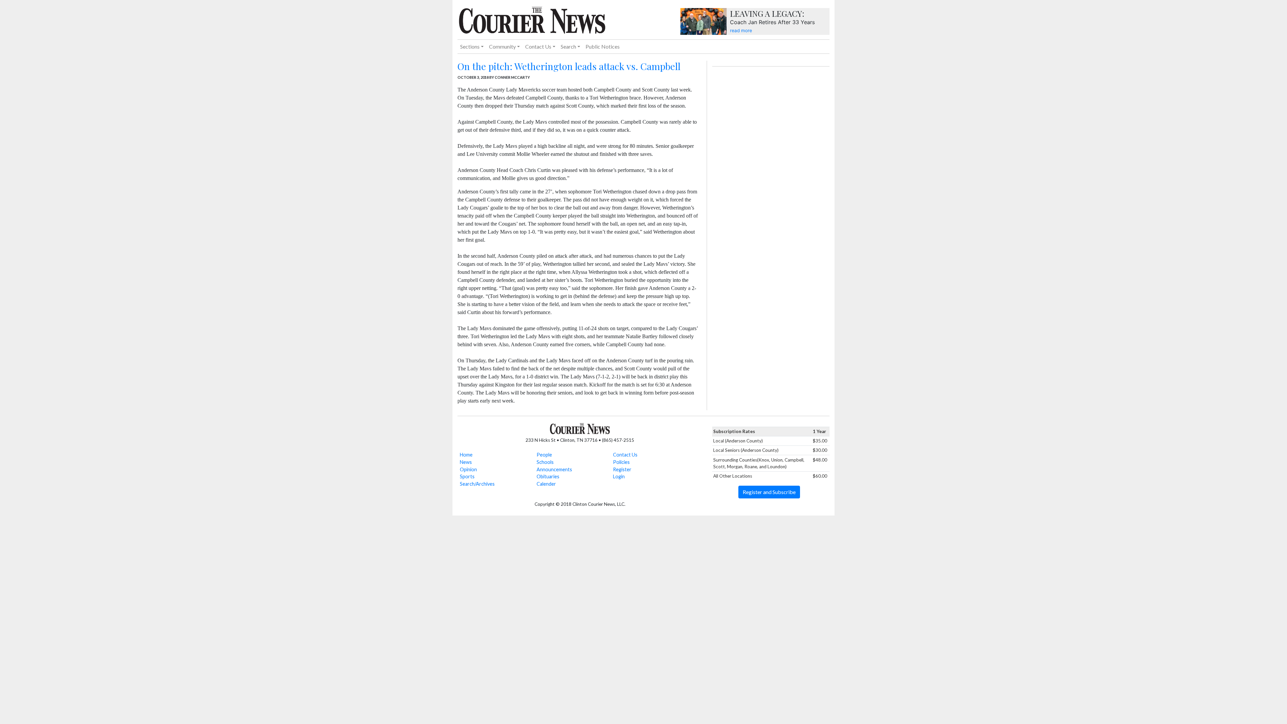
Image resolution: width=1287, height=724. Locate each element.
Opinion (468, 469)
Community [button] (502, 46)
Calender (546, 484)
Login (619, 476)
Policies (621, 462)
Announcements (554, 469)
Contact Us (625, 455)
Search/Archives (477, 484)
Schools (545, 462)
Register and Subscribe (769, 492)
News (466, 462)
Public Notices (603, 46)
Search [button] (568, 46)
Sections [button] (470, 46)
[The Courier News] (532, 19)
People (544, 455)
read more (741, 30)
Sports (467, 476)
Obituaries (548, 476)
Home (466, 455)
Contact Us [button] (538, 46)
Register (622, 469)
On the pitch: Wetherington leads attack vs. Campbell (568, 66)
